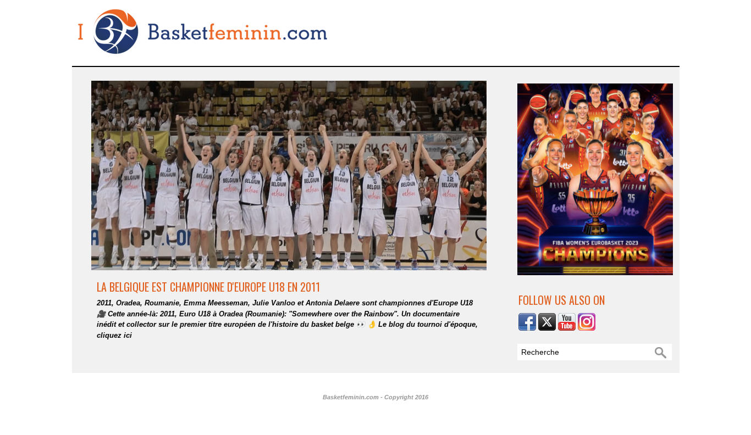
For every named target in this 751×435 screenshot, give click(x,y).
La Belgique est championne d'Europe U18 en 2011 (208, 286)
